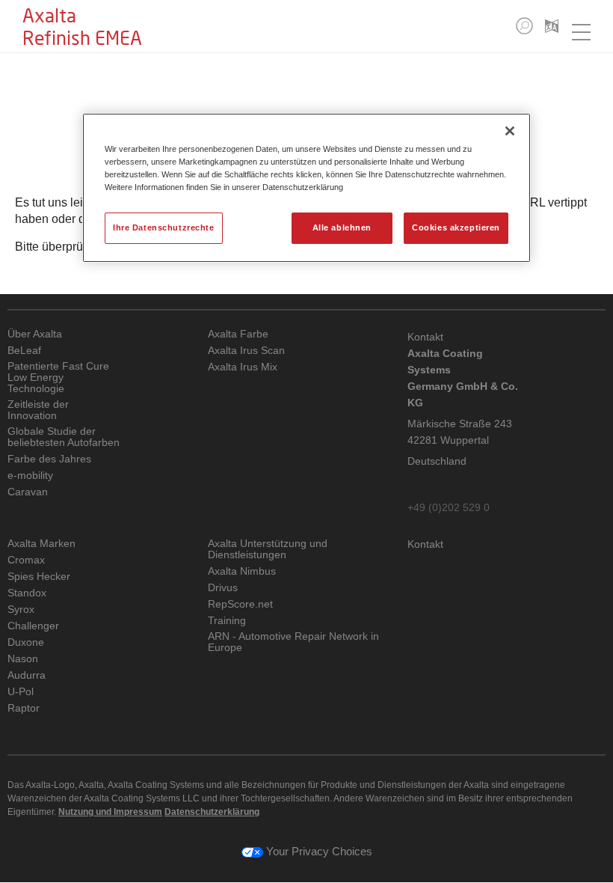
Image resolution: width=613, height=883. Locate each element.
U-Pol (20, 691)
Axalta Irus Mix (242, 367)
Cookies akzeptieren (456, 227)
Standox (26, 593)
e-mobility (30, 475)
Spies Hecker (38, 576)
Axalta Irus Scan (246, 350)
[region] (306, 188)
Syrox (20, 609)
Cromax (26, 560)
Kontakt (425, 544)
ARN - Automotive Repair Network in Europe (293, 642)
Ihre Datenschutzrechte (164, 227)
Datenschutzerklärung (211, 812)
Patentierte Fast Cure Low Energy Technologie (58, 377)
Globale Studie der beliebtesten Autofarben (63, 437)
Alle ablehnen (342, 227)
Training (227, 620)
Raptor (23, 708)
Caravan (27, 492)
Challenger (33, 626)
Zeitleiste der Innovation (38, 410)
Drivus (223, 587)
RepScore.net (240, 604)
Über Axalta (34, 334)
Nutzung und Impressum (110, 812)
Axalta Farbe (238, 334)
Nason (22, 658)
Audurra (26, 675)
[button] (524, 25)
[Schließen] (509, 130)
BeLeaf (24, 350)
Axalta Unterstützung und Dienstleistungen (267, 549)
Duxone (25, 642)
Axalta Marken (41, 543)
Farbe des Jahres (49, 459)
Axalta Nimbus (242, 571)
